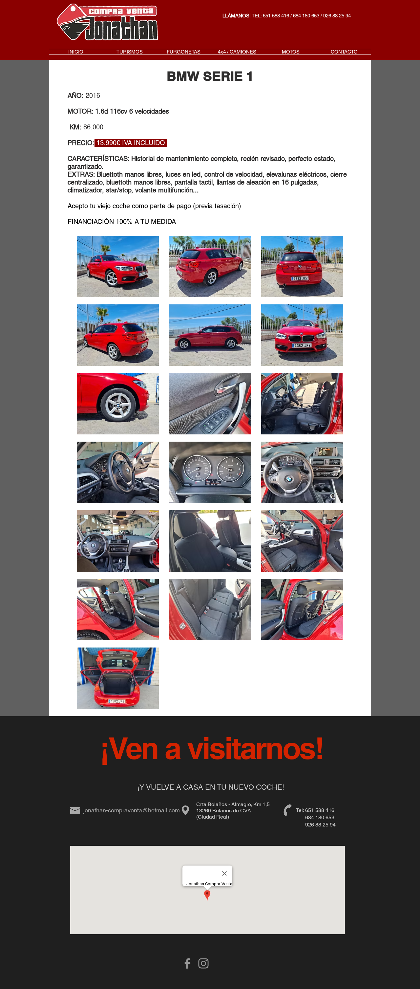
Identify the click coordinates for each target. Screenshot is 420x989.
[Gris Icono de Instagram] (203, 963)
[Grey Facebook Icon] (187, 963)
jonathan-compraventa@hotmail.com (131, 810)
